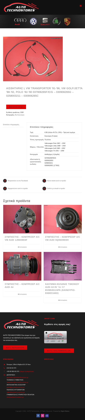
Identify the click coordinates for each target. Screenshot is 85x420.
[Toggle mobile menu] (81, 6)
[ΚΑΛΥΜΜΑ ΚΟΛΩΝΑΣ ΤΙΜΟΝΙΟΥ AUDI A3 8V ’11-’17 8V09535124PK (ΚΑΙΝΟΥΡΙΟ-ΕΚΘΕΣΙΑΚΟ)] (63, 266)
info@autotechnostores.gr (15, 397)
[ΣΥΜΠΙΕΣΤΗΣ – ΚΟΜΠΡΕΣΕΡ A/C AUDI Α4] (22, 266)
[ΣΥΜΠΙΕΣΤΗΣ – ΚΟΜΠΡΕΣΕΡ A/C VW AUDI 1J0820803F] (22, 219)
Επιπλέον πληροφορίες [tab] (11, 124)
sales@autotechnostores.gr (16, 392)
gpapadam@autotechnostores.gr (17, 377)
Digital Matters (65, 411)
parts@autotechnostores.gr (16, 387)
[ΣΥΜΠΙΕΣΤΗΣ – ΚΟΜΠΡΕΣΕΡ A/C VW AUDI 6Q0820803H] (63, 219)
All (15, 115)
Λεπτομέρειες (23, 247)
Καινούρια (20, 115)
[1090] (42, 59)
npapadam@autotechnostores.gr (17, 382)
